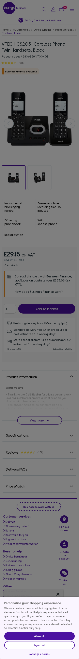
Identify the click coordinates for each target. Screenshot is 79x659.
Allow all (39, 636)
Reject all (39, 645)
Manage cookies (39, 654)
